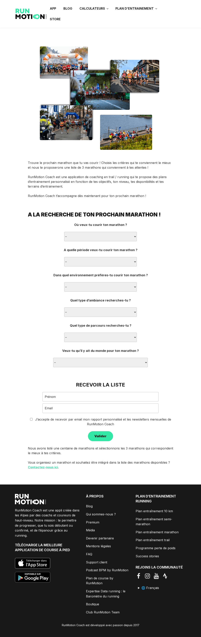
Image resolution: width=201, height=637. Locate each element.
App (53, 8)
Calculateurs (92, 8)
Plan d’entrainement (134, 8)
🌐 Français (150, 588)
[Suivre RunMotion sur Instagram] (148, 576)
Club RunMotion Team (103, 612)
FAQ (89, 554)
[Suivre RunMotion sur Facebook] (140, 576)
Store (55, 19)
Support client (96, 562)
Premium (92, 522)
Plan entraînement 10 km (154, 511)
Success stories (147, 556)
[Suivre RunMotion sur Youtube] (157, 576)
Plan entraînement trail (153, 540)
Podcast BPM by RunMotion (107, 570)
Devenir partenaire (100, 538)
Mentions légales (98, 546)
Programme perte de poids (155, 548)
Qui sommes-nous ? (101, 514)
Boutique (92, 604)
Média (90, 530)
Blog (67, 8)
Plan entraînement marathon (157, 532)
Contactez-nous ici (43, 467)
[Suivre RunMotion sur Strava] (166, 576)
